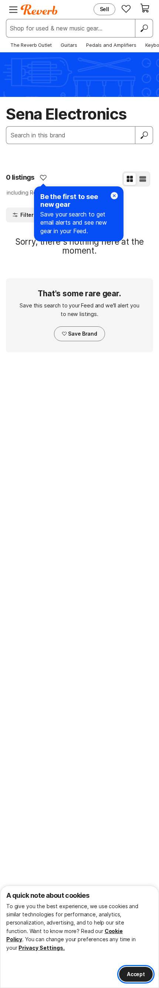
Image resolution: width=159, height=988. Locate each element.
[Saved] (126, 8)
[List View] (143, 179)
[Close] (114, 195)
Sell (104, 9)
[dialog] (79, 937)
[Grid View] (130, 179)
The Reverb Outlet (31, 45)
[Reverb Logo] (39, 9)
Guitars (69, 45)
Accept (136, 974)
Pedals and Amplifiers (111, 45)
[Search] (144, 28)
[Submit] (144, 135)
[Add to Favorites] (43, 177)
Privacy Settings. (41, 948)
